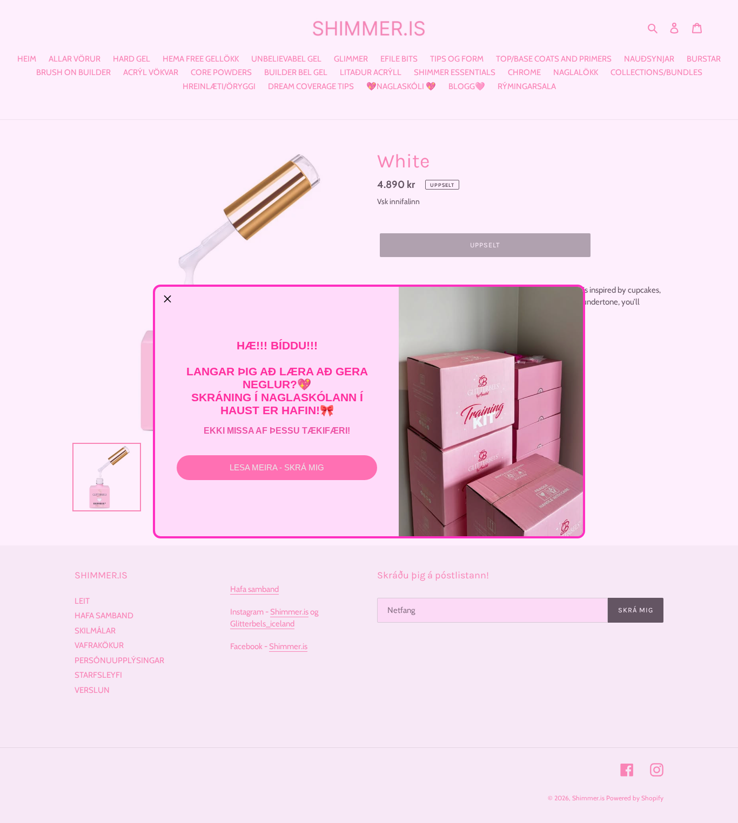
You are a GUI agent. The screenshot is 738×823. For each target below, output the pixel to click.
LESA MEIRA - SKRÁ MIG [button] (277, 467)
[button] (167, 299)
